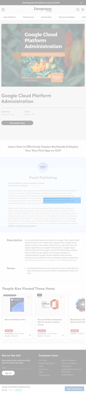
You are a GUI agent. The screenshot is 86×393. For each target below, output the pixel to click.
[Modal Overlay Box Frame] (43, 196)
